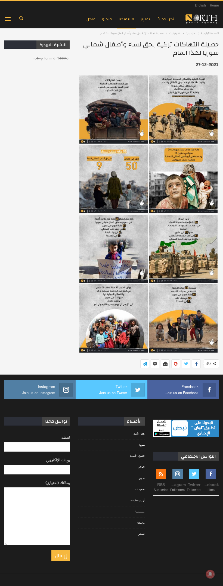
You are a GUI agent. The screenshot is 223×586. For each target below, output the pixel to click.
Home (214, 5)
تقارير (145, 19)
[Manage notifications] (210, 574)
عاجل (90, 19)
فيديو (107, 19)
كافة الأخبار (139, 434)
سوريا (142, 445)
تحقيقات (140, 489)
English (200, 5)
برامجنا (141, 523)
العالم (141, 467)
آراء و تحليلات (138, 500)
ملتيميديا (126, 19)
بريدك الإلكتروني (58, 460)
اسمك (65, 437)
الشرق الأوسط (137, 456)
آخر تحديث (165, 19)
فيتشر (141, 534)
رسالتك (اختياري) (57, 483)
